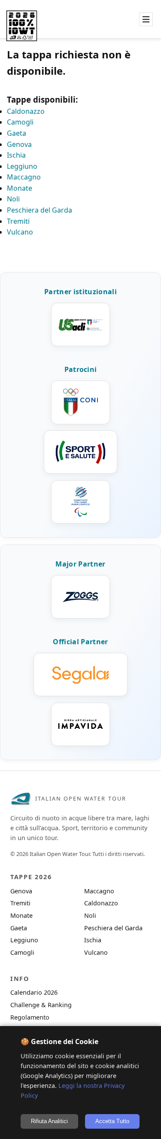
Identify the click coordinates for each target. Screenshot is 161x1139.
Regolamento (29, 1017)
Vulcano (20, 232)
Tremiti (18, 221)
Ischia (16, 155)
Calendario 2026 (34, 992)
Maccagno (24, 177)
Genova (19, 144)
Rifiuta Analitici (49, 1121)
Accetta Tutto (112, 1121)
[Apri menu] (146, 19)
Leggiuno (22, 166)
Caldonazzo (26, 111)
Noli (13, 199)
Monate (19, 188)
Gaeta (16, 133)
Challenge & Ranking (41, 1005)
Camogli (20, 122)
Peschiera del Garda (39, 210)
